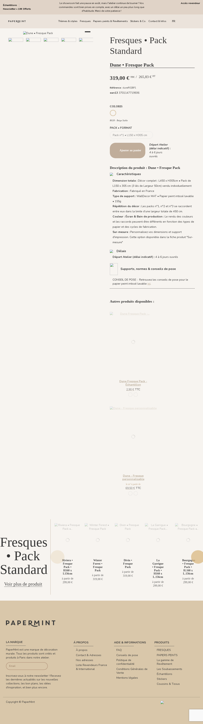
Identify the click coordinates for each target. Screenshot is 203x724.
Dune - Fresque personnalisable (133, 477)
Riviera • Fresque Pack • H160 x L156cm (67, 567)
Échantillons (10, 5)
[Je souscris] (43, 666)
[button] (39, 59)
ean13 (114, 93)
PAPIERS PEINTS (167, 655)
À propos (81, 650)
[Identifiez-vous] (190, 21)
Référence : (116, 87)
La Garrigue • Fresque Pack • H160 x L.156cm (158, 568)
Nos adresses (84, 660)
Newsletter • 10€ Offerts (17, 8)
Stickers (162, 679)
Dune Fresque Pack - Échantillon (133, 383)
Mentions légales (127, 678)
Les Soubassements (169, 669)
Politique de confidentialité (125, 662)
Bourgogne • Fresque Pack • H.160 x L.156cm (188, 567)
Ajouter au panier (130, 150)
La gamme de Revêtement (165, 662)
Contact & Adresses (88, 655)
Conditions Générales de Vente (131, 671)
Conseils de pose (127, 655)
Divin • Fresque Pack (128, 564)
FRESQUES (164, 650)
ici (148, 284)
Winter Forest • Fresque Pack (97, 565)
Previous (57, 557)
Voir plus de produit (23, 584)
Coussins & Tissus (168, 684)
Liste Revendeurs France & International (91, 667)
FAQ (119, 650)
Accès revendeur (190, 3)
